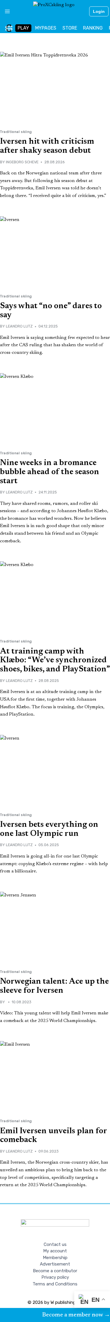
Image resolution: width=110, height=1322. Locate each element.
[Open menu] (5, 11)
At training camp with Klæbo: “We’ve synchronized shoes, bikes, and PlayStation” (55, 660)
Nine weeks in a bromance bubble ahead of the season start (49, 472)
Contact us (55, 1244)
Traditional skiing (16, 132)
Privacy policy (55, 1277)
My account (55, 1251)
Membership (55, 1257)
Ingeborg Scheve (22, 162)
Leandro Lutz (19, 326)
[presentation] (55, 88)
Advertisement (55, 1264)
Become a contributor (55, 1270)
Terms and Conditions (55, 1284)
